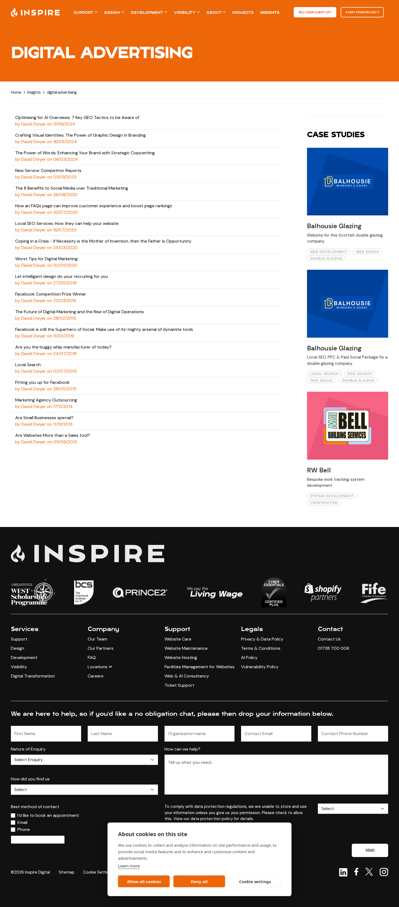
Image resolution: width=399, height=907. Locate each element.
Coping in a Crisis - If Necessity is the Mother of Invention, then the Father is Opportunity (103, 241)
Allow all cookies (144, 881)
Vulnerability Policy (259, 667)
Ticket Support (179, 685)
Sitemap (66, 872)
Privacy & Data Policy (262, 639)
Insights (270, 12)
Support (83, 12)
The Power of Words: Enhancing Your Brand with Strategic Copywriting (85, 153)
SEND (370, 850)
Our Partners (100, 648)
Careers (95, 676)
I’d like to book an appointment (48, 815)
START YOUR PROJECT (362, 12)
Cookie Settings (98, 872)
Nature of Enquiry (28, 749)
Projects (243, 12)
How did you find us (30, 779)
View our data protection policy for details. (213, 818)
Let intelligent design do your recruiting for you (61, 276)
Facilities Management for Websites (199, 667)
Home (16, 92)
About (213, 12)
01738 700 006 (333, 648)
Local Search (28, 365)
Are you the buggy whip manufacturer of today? (63, 347)
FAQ (92, 657)
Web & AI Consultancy (186, 676)
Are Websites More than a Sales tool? (52, 435)
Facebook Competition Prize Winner (50, 294)
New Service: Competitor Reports (48, 170)
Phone (23, 829)
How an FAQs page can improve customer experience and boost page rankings (93, 206)
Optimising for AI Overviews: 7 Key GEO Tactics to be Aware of (77, 117)
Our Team (97, 639)
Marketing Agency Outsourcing (46, 400)
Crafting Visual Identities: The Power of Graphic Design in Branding (80, 135)
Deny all (199, 881)
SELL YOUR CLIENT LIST (315, 12)
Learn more (129, 865)
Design (112, 12)
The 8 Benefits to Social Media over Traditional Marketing (71, 188)
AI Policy (249, 657)
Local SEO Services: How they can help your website (67, 223)
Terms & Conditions (260, 648)
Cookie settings (255, 881)
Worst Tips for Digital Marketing (46, 259)
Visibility (184, 12)
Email (22, 822)
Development (147, 12)
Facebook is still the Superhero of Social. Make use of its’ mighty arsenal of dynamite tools (104, 329)
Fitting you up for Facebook (42, 382)
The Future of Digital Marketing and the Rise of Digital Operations (79, 312)
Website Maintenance (186, 648)
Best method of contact (35, 806)
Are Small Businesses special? (44, 417)
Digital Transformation (33, 676)
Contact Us (329, 639)
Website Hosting (180, 657)
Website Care (177, 639)
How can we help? (182, 749)
